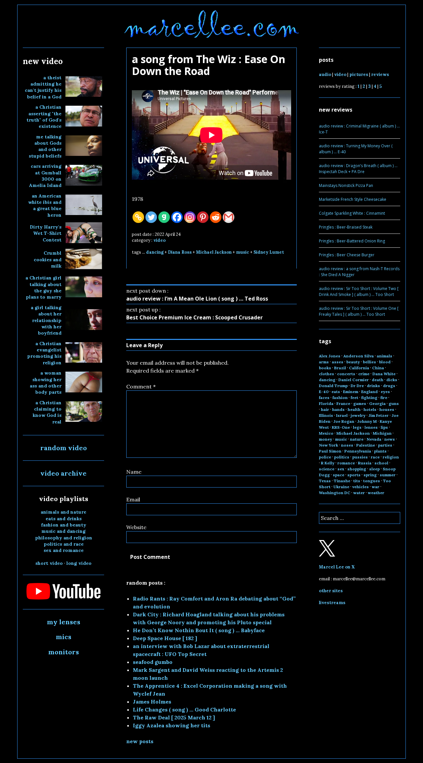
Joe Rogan (343, 421)
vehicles (360, 486)
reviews (380, 74)
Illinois (326, 415)
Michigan (382, 433)
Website (136, 527)
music (242, 252)
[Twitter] (151, 217)
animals (384, 355)
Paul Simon (330, 451)
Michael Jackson (214, 252)
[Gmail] (228, 217)
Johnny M (367, 421)
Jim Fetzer (378, 415)
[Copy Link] (138, 217)
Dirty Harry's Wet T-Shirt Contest (45, 233)
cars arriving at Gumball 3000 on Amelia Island (45, 175)
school (381, 462)
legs (357, 427)
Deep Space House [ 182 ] (165, 638)
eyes (385, 391)
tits (356, 480)
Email (133, 499)
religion (391, 456)
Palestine (365, 445)
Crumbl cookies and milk (47, 259)
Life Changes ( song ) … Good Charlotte (184, 709)
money (325, 439)
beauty (353, 361)
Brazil (340, 367)
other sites (331, 591)
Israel (342, 415)
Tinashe (342, 480)
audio (325, 74)
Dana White (384, 373)
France (343, 403)
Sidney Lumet (268, 252)
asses (337, 361)
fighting (369, 397)
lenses (371, 427)
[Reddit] (215, 217)
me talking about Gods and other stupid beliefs (45, 146)
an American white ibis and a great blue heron (44, 205)
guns (394, 403)
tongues (371, 480)
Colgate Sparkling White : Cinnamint (352, 213)
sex (340, 468)
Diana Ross (180, 252)
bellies (369, 361)
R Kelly (327, 462)
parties (385, 445)
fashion (340, 397)
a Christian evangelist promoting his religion (44, 353)
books (325, 367)
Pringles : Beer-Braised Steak (345, 227)
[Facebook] (177, 217)
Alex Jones (329, 355)
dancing (155, 252)
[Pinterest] (203, 217)
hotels (370, 409)
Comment (141, 386)
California (359, 367)
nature (357, 439)
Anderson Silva (358, 355)
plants (380, 451)
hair (325, 409)
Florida (326, 403)
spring (370, 474)
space (338, 474)
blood (385, 361)
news (389, 439)
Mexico (326, 433)
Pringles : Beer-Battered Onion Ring (352, 241)
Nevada (373, 439)
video (159, 240)
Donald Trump (333, 385)
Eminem (350, 391)
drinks (373, 385)
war (375, 486)
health (354, 409)
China (378, 367)
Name (133, 471)
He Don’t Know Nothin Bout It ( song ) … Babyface (199, 630)
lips (384, 427)
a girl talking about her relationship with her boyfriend (46, 320)
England (369, 391)
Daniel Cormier (353, 379)
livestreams (332, 602)
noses (347, 445)
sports (354, 474)
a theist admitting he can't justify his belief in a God (43, 87)
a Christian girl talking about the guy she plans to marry (43, 287)
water (359, 492)
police (325, 456)
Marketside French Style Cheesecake (352, 199)
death (377, 379)
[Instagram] (190, 217)
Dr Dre (357, 385)
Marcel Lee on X (337, 567)
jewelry (358, 415)
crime (363, 373)
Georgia (377, 403)
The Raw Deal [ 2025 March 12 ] (174, 717)
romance (346, 462)
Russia (364, 462)
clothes (326, 373)
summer (388, 474)
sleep (374, 468)
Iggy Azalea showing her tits (171, 725)
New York (328, 445)
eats (335, 391)
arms (324, 361)
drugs (389, 385)
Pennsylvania (357, 451)
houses (386, 409)
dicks (391, 379)
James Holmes (152, 701)
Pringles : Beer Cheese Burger (346, 255)
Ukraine (341, 486)
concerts (346, 373)
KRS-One (341, 427)
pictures (358, 74)
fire (383, 397)
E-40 (323, 391)
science (326, 468)
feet (354, 397)
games (359, 403)
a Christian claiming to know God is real (47, 412)
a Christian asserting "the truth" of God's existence (43, 116)
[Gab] (164, 217)
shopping (356, 468)
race (375, 456)
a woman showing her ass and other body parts (45, 382)
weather (376, 492)
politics (341, 456)
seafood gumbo (153, 662)
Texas (325, 480)
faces (324, 397)
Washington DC (334, 492)
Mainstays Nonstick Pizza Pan (346, 185)
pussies (360, 456)
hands (338, 409)
